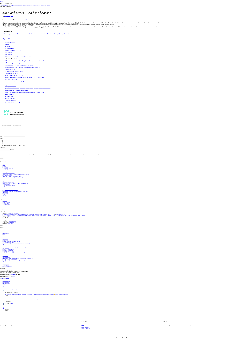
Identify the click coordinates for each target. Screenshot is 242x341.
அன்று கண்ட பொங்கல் (10, 86)
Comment (1, 136)
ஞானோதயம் (8, 46)
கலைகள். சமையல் (32, 5)
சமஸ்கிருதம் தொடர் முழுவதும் (4, 278)
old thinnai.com (74, 154)
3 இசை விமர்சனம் (9, 94)
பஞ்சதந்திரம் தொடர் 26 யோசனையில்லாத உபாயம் (16, 90)
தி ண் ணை (2, 1)
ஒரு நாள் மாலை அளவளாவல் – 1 (12, 73)
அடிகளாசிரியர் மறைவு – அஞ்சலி (12, 102)
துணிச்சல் (83, 215)
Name (1, 138)
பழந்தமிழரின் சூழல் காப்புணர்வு (12, 63)
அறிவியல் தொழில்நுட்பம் (8, 5)
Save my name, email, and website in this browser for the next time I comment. (13, 145)
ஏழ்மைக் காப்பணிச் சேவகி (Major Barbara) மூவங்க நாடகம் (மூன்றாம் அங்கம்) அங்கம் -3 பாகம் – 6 (27, 88)
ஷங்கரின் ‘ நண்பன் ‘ (10, 98)
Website (1, 143)
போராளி (9, 216)
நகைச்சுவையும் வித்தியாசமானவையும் (44, 5)
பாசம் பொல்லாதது (9, 54)
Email (1, 140)
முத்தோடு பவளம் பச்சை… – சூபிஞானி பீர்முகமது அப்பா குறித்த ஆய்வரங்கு (22, 67)
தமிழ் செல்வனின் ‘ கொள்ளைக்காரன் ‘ (8, 173)
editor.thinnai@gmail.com (38, 154)
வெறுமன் (7, 44)
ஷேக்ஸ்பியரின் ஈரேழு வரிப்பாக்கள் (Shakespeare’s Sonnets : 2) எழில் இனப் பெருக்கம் (24, 77)
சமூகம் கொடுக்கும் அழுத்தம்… (61, 214)
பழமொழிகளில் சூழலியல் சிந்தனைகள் (14, 75)
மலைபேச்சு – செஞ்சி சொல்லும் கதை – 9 (14, 71)
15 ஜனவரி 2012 (23, 19)
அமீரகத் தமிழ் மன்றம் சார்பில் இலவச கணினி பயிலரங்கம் (17, 33)
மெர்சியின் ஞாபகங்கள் (10, 100)
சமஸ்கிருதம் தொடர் (85, 327)
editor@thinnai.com (23, 154)
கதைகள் (28, 5)
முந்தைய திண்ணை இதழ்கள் (86, 328)
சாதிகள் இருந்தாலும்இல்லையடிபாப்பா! (13, 213)
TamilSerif (13, 276)
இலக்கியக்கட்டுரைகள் (15, 5)
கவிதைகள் (37, 5)
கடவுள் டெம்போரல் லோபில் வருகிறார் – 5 (14, 81)
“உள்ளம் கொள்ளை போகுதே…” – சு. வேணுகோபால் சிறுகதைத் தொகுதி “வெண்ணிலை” (50, 33)
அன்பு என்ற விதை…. (11, 218)
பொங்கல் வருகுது (9, 96)
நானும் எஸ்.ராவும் (9, 52)
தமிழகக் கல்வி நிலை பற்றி (11, 79)
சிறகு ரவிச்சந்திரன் (8, 16)
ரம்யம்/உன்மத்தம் (9, 84)
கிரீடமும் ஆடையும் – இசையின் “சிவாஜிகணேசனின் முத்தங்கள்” (20, 65)
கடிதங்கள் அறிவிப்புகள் (23, 5)
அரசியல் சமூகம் (2, 5)
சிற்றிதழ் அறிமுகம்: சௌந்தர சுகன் (13, 50)
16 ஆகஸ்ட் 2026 (8, 6)
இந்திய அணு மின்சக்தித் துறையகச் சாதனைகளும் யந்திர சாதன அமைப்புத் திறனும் (24, 92)
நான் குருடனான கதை (10, 69)
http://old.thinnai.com (12, 274)
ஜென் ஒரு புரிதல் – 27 (10, 42)
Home (82, 325)
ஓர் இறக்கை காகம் (9, 48)
